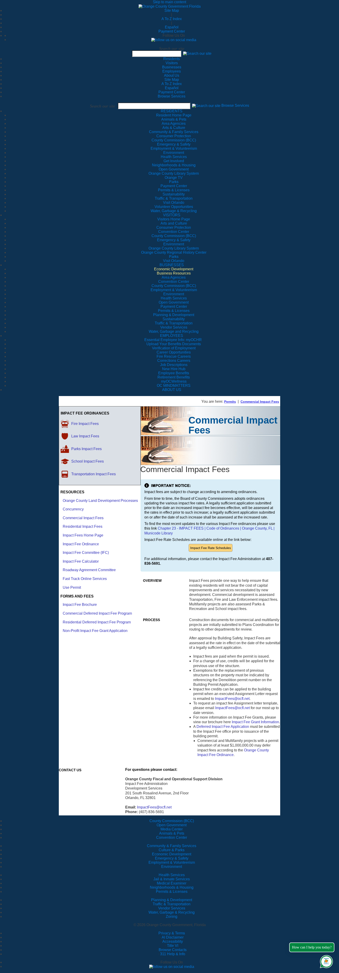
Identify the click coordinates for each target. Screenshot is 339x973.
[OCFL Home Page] (170, 6)
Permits (230, 401)
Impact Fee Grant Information (255, 722)
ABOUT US (171, 390)
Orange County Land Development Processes (100, 501)
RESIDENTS (171, 111)
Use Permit (72, 587)
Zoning (171, 916)
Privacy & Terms (171, 933)
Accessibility (172, 941)
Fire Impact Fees (85, 424)
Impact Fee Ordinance (81, 544)
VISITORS (171, 215)
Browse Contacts (173, 950)
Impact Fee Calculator (81, 561)
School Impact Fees (87, 461)
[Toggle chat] (325, 960)
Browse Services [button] (235, 106)
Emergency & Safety (171, 858)
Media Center (172, 829)
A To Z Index (171, 19)
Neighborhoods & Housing (171, 887)
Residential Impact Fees (82, 526)
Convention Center (171, 837)
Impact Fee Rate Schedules (210, 548)
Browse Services (171, 96)
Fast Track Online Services (85, 579)
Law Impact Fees (85, 436)
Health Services (172, 875)
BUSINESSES (172, 265)
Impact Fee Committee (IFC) (86, 553)
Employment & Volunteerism (172, 862)
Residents (171, 59)
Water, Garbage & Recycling (172, 912)
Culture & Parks (171, 850)
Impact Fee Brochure (80, 605)
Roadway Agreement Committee (89, 570)
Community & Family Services (173, 132)
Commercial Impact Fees (260, 401)
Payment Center (171, 31)
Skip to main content (169, 2)
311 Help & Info (172, 954)
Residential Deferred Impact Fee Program (97, 622)
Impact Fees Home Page (83, 535)
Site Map (171, 10)
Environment (171, 867)
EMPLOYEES (171, 336)
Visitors (172, 63)
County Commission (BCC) (171, 821)
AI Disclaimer (173, 937)
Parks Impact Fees (86, 449)
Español (171, 27)
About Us (171, 75)
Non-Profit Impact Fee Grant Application (95, 631)
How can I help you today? (312, 947)
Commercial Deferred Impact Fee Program (97, 613)
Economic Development (171, 854)
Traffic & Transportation (171, 904)
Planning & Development (171, 900)
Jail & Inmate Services (171, 879)
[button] (197, 53)
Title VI (172, 946)
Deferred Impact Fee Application (222, 727)
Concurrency (73, 509)
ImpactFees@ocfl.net (232, 699)
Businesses (171, 67)
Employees (171, 71)
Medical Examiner (171, 883)
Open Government (172, 825)
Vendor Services (171, 908)
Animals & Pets (171, 833)
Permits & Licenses (171, 892)
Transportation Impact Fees (93, 474)
